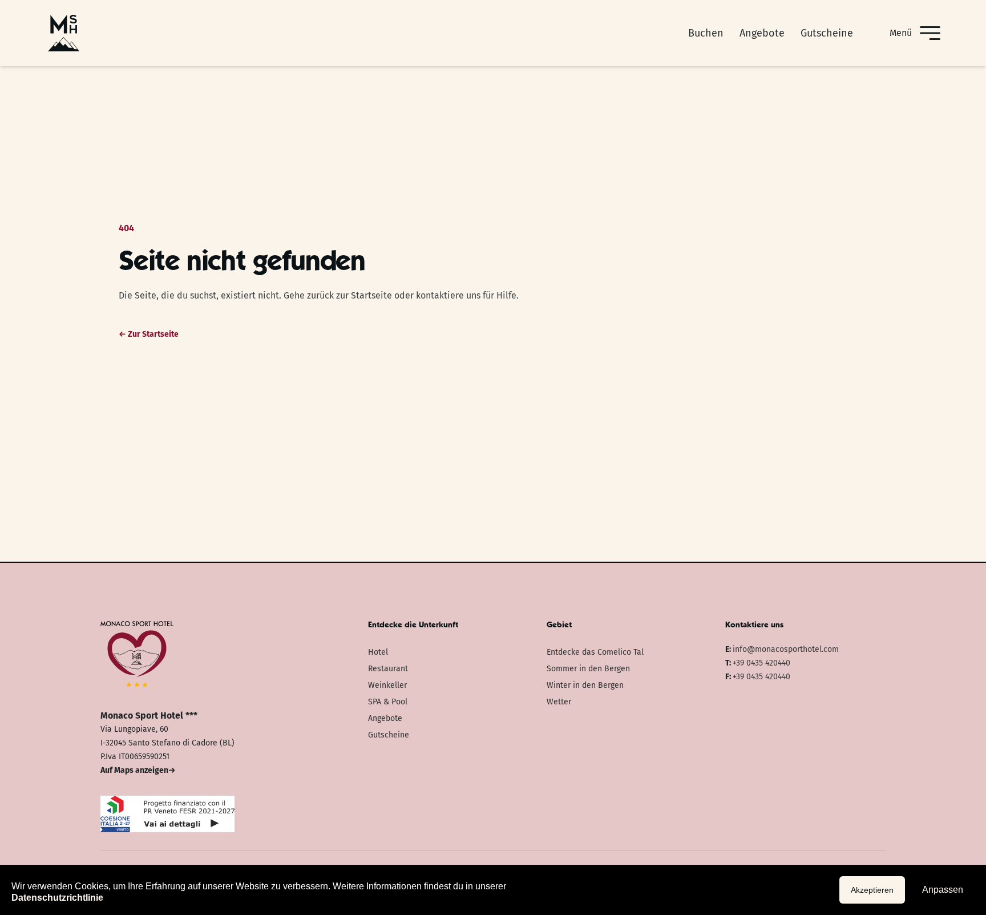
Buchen (706, 33)
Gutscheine (827, 33)
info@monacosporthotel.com (786, 649)
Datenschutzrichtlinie (57, 897)
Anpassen (942, 889)
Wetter (559, 702)
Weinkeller (387, 685)
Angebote (762, 33)
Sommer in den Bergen (588, 669)
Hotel (378, 652)
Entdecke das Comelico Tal (595, 652)
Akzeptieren (872, 889)
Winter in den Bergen (585, 685)
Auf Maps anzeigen (138, 770)
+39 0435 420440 (761, 663)
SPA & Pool (387, 702)
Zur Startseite (149, 334)
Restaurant (388, 669)
